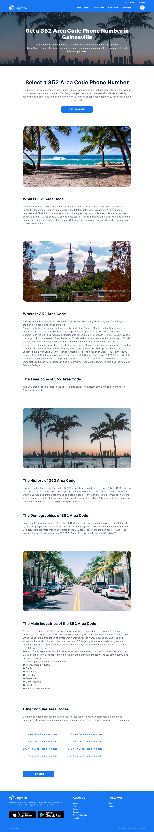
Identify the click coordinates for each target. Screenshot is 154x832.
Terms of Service (132, 828)
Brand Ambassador (80, 815)
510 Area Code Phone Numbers (85, 748)
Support (76, 809)
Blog (126, 3)
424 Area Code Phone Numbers (40, 734)
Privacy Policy (121, 828)
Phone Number (82, 8)
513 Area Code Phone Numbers (40, 756)
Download (126, 8)
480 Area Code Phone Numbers (85, 741)
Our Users (76, 812)
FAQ (74, 806)
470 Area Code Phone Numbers (40, 741)
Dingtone (16, 828)
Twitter (111, 806)
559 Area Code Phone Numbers (85, 756)
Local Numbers (78, 818)
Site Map (142, 828)
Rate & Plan (113, 8)
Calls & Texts (98, 8)
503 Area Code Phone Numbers (40, 748)
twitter (132, 3)
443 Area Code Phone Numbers (85, 734)
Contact (76, 803)
